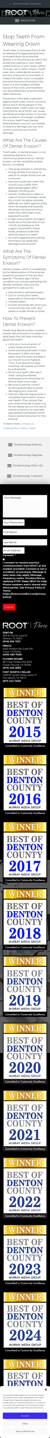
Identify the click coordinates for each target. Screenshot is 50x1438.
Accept (25, 1415)
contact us (27, 423)
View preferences (25, 1431)
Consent (9, 555)
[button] (45, 1389)
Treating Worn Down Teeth (19, 428)
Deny (25, 1423)
